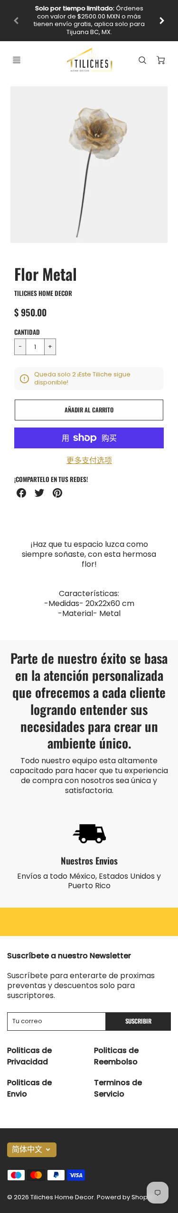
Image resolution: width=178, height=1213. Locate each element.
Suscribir (138, 1013)
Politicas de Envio (29, 1080)
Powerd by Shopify (125, 1189)
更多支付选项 (89, 453)
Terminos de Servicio (118, 1080)
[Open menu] (16, 52)
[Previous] (16, 16)
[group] (89, 16)
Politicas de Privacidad (29, 1048)
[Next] (163, 850)
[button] (89, 402)
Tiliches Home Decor (43, 285)
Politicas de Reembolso (116, 1048)
